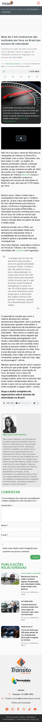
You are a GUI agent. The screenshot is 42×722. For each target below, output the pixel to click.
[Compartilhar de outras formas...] (37, 76)
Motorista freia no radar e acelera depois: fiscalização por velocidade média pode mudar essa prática (30, 582)
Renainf (26, 174)
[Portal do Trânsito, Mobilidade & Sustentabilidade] (21, 666)
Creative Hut (34, 719)
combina (20, 250)
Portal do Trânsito (9, 9)
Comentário (7, 505)
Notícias (21, 9)
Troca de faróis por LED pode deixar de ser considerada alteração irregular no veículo (29, 635)
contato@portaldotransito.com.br (26, 698)
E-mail (4, 535)
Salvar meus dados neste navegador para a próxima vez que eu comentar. (20, 550)
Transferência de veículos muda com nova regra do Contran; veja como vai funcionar (30, 609)
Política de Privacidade (21, 702)
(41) (27, 694)
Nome (4, 525)
